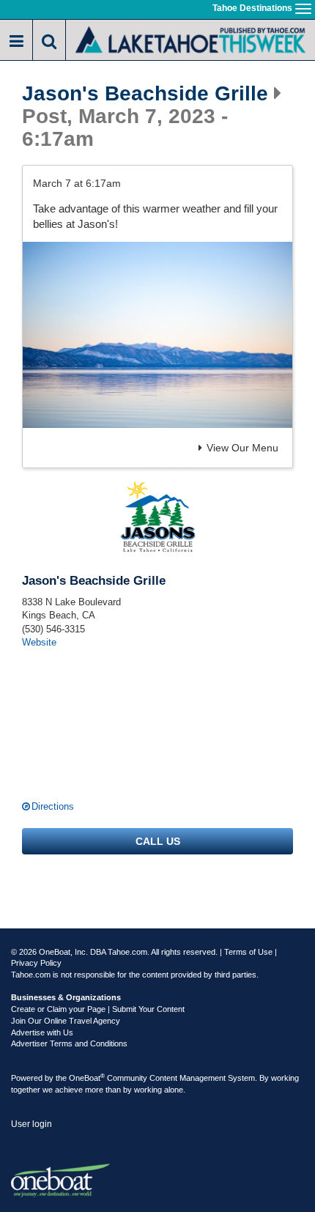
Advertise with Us (42, 1032)
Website (39, 642)
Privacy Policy (36, 962)
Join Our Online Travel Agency (65, 1020)
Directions (53, 806)
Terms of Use (248, 951)
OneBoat (87, 1078)
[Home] (190, 38)
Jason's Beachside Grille (145, 94)
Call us (158, 841)
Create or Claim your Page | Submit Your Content (98, 1009)
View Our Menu (242, 448)
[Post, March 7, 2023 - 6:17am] (157, 335)
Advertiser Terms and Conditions (69, 1043)
